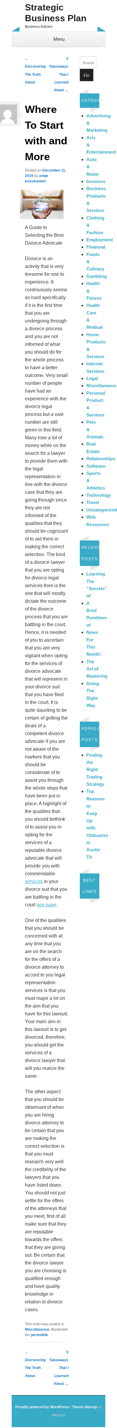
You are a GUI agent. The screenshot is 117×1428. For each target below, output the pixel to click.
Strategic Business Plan (55, 12)
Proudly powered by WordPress (42, 1407)
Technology (98, 495)
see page (46, 904)
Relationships (100, 458)
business (95, 181)
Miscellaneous (37, 1329)
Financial (95, 246)
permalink (39, 1335)
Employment (99, 239)
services (34, 881)
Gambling (96, 276)
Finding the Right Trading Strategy (95, 769)
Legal (92, 378)
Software (95, 466)
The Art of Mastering (96, 669)
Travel (92, 502)
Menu (58, 39)
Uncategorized (101, 509)
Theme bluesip (84, 1407)
